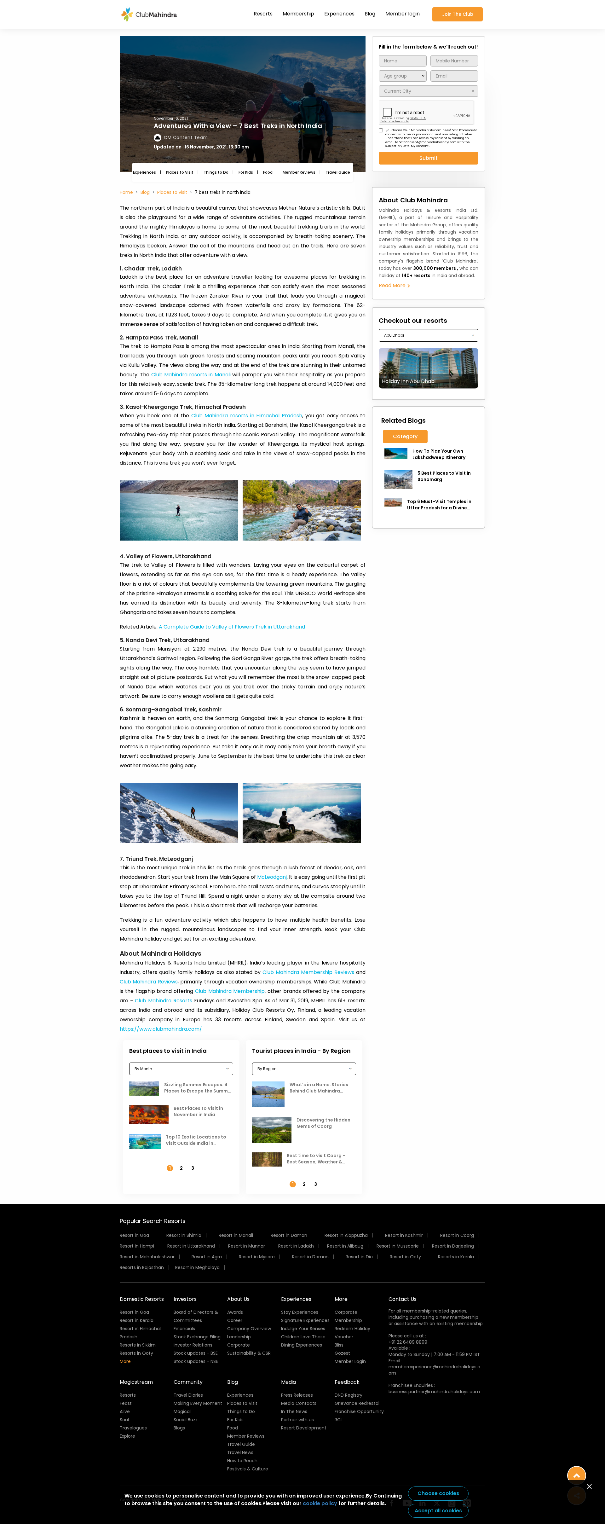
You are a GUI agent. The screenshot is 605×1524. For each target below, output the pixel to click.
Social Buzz (186, 1420)
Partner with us (297, 1420)
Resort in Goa (134, 1235)
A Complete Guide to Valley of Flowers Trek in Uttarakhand (232, 626)
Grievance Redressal (357, 1403)
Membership (298, 13)
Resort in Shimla (183, 1235)
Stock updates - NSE (196, 1361)
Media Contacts (298, 1403)
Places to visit (172, 192)
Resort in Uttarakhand (191, 1246)
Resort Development (303, 1428)
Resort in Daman (289, 1235)
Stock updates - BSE (196, 1353)
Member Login (350, 1361)
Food (268, 172)
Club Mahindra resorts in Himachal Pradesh (246, 415)
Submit (428, 158)
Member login (402, 13)
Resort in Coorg (457, 1235)
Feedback (347, 1382)
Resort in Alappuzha (346, 1235)
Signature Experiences (305, 1320)
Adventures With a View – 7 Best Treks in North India (238, 125)
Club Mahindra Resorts (163, 1000)
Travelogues (133, 1428)
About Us (238, 1299)
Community (188, 1382)
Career (234, 1320)
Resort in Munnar (246, 1246)
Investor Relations (193, 1345)
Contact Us (403, 1299)
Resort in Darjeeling (453, 1246)
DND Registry (348, 1395)
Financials (184, 1328)
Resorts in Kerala (456, 1257)
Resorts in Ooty (136, 1353)
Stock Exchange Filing (197, 1337)
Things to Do (216, 172)
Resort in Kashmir (404, 1235)
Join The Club (457, 14)
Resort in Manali (236, 1235)
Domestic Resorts (142, 1299)
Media (288, 1382)
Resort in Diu (359, 1257)
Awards (235, 1312)
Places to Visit (179, 172)
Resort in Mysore (257, 1257)
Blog (370, 13)
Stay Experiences (299, 1312)
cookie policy (320, 1503)
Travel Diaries (188, 1395)
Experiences (339, 13)
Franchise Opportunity (359, 1411)
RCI (338, 1420)
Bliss (339, 1345)
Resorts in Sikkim (138, 1345)
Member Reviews (299, 172)
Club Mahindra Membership (229, 991)
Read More (393, 285)
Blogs (179, 1428)
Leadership (239, 1337)
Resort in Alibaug (345, 1246)
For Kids (246, 172)
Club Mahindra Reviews (149, 981)
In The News (294, 1411)
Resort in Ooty (405, 1257)
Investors (185, 1299)
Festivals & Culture (247, 1469)
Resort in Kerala (136, 1320)
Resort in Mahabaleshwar (147, 1257)
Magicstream (136, 1382)
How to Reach (242, 1460)
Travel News (240, 1452)
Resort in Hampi (137, 1246)
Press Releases (297, 1395)
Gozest (342, 1353)
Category (405, 436)
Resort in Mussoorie (398, 1246)
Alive (125, 1411)
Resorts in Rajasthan (142, 1267)
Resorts (263, 13)
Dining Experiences (301, 1345)
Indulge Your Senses (303, 1328)
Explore (127, 1436)
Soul (124, 1420)
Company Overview (249, 1328)
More (125, 1361)
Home (126, 192)
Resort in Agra (207, 1257)
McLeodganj (272, 877)
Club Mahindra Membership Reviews (308, 972)
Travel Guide (338, 172)
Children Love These (303, 1337)
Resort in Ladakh (296, 1246)
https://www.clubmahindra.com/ (161, 1029)
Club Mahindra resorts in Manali (191, 374)
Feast (126, 1403)
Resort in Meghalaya (197, 1267)
